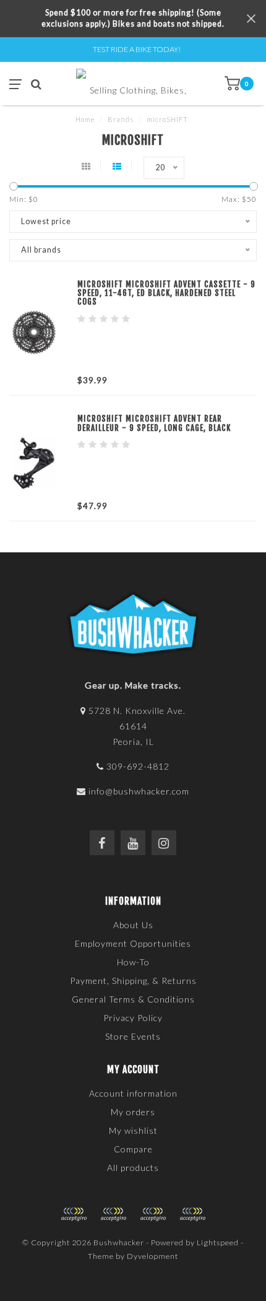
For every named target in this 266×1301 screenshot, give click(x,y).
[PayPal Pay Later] (152, 1214)
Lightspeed (218, 1242)
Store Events (133, 1036)
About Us (133, 925)
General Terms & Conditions (133, 999)
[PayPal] (113, 1214)
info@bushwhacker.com (138, 791)
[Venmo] (192, 1214)
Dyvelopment (152, 1256)
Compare (133, 1149)
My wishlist (133, 1130)
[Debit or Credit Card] (73, 1214)
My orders (133, 1112)
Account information (133, 1093)
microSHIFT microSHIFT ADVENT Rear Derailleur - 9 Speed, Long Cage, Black (154, 423)
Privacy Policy (133, 1017)
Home (85, 119)
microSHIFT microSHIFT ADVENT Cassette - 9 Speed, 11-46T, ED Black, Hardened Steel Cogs (166, 293)
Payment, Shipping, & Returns (133, 980)
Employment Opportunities (133, 943)
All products (133, 1167)
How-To (133, 962)
